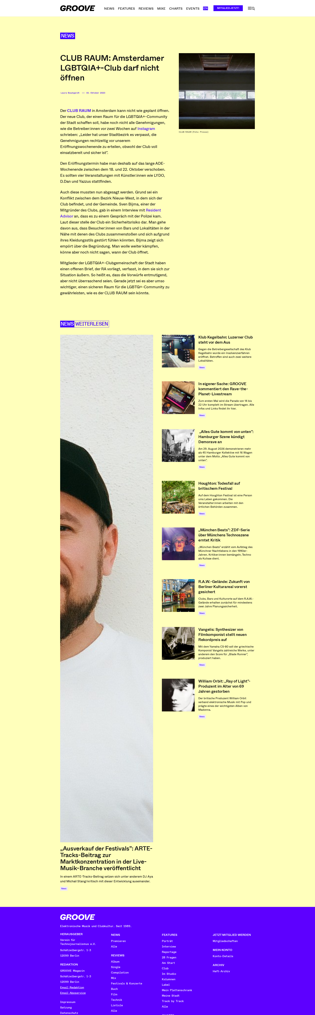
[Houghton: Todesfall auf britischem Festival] (178, 497)
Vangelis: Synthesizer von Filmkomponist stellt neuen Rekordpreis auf (222, 634)
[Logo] (77, 8)
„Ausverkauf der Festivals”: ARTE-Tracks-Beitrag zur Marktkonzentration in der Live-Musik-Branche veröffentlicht (106, 858)
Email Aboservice (73, 993)
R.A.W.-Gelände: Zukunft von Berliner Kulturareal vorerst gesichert (224, 587)
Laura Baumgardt (70, 93)
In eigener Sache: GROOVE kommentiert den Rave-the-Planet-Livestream (223, 389)
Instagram (146, 128)
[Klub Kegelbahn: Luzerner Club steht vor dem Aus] (178, 351)
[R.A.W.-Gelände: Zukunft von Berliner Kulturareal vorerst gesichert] (178, 595)
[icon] (251, 8)
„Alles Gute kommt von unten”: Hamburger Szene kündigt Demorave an (226, 437)
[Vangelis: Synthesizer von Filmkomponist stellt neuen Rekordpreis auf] (178, 643)
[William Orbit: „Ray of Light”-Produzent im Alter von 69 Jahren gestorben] (178, 695)
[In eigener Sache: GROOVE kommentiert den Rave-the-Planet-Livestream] (178, 397)
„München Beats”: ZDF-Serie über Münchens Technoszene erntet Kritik (224, 535)
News (67, 36)
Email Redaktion (72, 987)
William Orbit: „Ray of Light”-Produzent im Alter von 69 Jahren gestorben (224, 686)
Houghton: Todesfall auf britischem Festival (219, 486)
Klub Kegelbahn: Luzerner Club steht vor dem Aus (225, 340)
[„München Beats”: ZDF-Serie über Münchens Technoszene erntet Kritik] (178, 543)
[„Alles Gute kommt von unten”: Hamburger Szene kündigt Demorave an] (178, 445)
